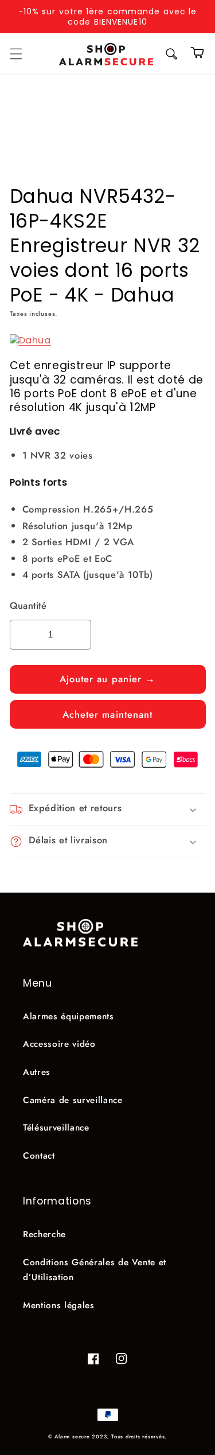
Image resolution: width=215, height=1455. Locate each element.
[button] (171, 54)
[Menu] (15, 54)
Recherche (44, 1234)
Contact (39, 1155)
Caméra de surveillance (73, 1100)
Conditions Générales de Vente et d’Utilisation (94, 1270)
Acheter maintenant (107, 714)
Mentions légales (59, 1305)
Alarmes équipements (68, 1016)
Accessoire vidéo (59, 1044)
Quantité (28, 605)
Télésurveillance (56, 1127)
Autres (36, 1072)
